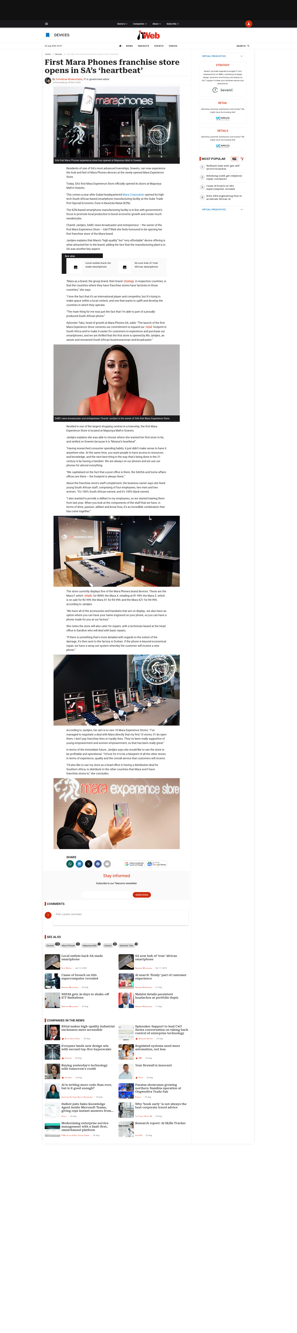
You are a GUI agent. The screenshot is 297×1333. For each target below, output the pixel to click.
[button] (46, 24)
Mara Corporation (133, 194)
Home (48, 54)
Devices (58, 54)
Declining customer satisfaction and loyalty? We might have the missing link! (222, 110)
